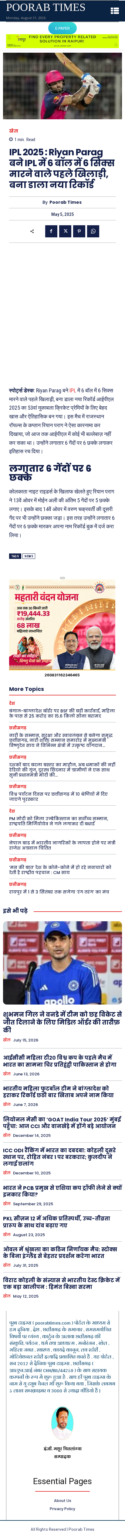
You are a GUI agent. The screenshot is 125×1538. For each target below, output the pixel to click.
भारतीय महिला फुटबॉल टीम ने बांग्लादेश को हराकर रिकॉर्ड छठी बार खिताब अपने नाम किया (58, 1092)
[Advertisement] (62, 314)
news (29, 556)
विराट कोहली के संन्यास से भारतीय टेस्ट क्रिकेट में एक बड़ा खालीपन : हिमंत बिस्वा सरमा (61, 1284)
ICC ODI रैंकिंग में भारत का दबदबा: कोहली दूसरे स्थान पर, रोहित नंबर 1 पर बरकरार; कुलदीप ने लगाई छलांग (59, 1157)
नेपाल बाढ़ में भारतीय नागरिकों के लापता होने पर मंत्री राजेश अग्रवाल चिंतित (62, 845)
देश (12, 703)
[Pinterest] (79, 231)
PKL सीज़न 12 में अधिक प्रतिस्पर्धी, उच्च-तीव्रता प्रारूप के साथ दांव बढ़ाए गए (56, 1222)
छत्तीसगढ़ (17, 728)
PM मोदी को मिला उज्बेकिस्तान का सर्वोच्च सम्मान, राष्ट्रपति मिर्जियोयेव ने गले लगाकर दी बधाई (58, 821)
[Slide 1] (62, 578)
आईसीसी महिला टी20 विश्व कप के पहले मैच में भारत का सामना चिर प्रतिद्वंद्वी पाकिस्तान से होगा (60, 1061)
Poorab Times (65, 202)
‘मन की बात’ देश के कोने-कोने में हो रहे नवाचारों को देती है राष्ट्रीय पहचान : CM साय (60, 870)
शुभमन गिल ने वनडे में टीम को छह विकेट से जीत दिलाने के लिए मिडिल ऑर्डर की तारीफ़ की (62, 1022)
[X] (65, 231)
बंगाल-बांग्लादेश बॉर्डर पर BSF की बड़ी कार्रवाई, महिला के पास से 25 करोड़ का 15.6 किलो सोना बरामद (62, 713)
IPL (73, 390)
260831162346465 (62, 675)
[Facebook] (51, 231)
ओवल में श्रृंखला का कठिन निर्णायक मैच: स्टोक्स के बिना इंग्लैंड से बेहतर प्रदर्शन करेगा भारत (60, 1253)
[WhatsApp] (93, 231)
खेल (13, 131)
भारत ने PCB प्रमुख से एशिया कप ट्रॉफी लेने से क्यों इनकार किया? (62, 1191)
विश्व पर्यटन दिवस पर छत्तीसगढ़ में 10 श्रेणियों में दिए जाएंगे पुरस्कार (58, 796)
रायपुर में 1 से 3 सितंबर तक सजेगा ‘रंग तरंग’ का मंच (59, 892)
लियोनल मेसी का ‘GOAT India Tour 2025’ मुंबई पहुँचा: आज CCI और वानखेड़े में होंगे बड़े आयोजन (62, 1123)
